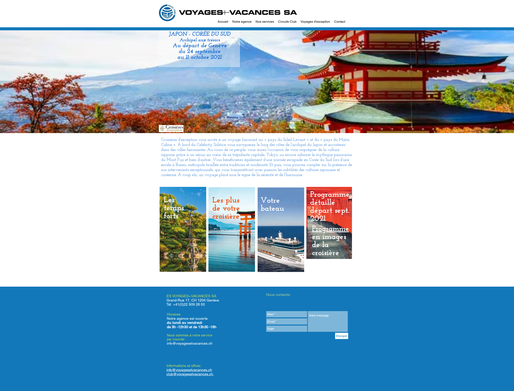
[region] (183, 229)
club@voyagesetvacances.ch (190, 374)
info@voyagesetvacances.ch (189, 343)
